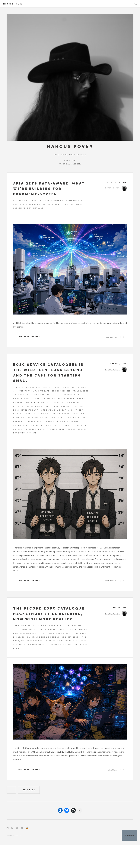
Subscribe (129, 835)
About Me (69, 160)
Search (135, 4)
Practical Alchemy (70, 164)
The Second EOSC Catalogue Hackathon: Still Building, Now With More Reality (49, 613)
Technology (111, 337)
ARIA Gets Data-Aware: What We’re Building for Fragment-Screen (49, 188)
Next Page (29, 790)
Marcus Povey (13, 4)
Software (112, 769)
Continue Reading (29, 337)
